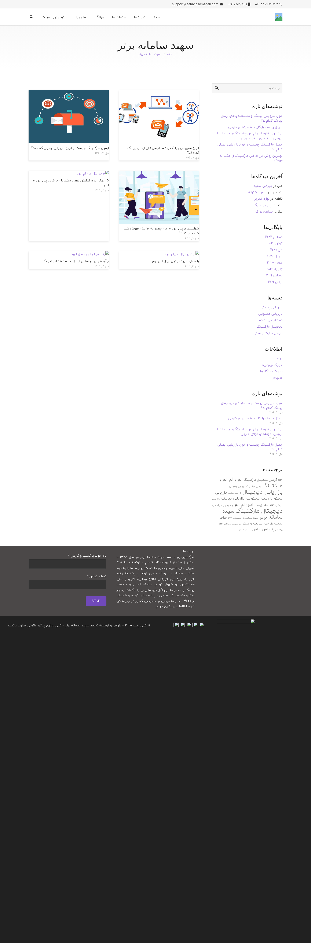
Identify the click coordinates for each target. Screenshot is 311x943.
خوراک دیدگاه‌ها (271, 371)
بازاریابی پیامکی (271, 307)
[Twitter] (65, 4)
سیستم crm (234, 518)
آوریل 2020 (274, 256)
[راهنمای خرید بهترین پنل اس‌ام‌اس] (182, 254)
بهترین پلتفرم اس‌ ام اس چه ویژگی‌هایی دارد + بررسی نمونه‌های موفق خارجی (249, 135)
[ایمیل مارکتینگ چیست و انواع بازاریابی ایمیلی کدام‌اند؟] (69, 93)
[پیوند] (278, 17)
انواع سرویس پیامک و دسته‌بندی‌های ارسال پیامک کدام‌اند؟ (163, 150)
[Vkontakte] (45, 4)
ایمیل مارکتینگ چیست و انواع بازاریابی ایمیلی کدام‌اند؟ (70, 148)
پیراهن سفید (262, 186)
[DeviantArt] (32, 4)
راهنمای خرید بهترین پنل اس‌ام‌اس (175, 261)
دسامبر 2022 (273, 237)
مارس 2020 (274, 262)
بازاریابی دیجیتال (262, 492)
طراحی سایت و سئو (268, 333)
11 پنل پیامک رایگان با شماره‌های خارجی (255, 127)
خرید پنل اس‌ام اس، (221, 505)
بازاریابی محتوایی (270, 314)
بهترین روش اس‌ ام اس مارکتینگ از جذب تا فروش (251, 158)
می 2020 (276, 250)
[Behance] (59, 4)
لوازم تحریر (261, 199)
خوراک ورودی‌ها (271, 365)
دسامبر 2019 (274, 275)
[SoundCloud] (38, 4)
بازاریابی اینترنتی (237, 486)
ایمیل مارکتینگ (253, 486)
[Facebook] (72, 4)
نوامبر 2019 (275, 282)
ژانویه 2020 (274, 269)
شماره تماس (96, 576)
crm (280, 480)
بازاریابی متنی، (234, 493)
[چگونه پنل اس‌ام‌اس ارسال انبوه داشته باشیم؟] (89, 254)
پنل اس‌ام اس (263, 529)
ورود (279, 358)
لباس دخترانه (257, 192)
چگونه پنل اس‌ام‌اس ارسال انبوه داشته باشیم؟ (76, 261)
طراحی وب (236, 524)
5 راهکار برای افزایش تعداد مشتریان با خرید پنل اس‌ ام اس (71, 182)
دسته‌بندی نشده (270, 320)
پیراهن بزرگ (262, 205)
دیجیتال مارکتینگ (269, 326)
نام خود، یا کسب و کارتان (87, 556)
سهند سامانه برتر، (250, 518)
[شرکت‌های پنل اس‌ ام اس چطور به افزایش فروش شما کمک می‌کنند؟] (159, 173)
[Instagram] (52, 4)
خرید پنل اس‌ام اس (253, 504)
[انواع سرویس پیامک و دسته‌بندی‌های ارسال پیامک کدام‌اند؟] (159, 93)
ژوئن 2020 (275, 243)
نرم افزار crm (225, 524)
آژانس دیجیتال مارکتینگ (260, 479)
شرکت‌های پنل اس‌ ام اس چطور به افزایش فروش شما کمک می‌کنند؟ (161, 230)
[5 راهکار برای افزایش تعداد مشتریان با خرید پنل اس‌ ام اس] (93, 173)
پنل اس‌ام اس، (244, 530)
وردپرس (277, 377)
